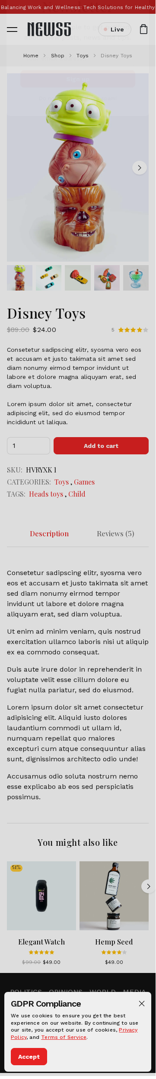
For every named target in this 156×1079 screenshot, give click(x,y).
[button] (142, 1004)
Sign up (77, 102)
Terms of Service (63, 1037)
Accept (29, 1056)
